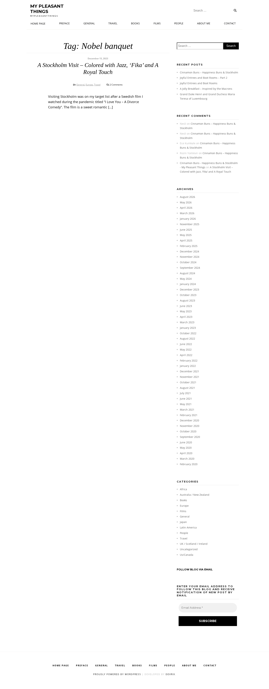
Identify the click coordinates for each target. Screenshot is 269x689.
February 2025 (188, 246)
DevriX (170, 674)
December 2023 (189, 289)
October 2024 (188, 262)
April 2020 (186, 453)
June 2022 (186, 344)
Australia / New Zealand (194, 494)
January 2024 (188, 284)
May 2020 (186, 447)
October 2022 (188, 333)
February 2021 (188, 415)
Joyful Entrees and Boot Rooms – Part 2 (203, 77)
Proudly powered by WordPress (117, 674)
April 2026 (186, 207)
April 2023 (186, 317)
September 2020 (190, 437)
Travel (112, 23)
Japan (183, 522)
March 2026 (187, 213)
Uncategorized (189, 549)
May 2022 (186, 349)
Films (157, 23)
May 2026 (186, 202)
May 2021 (186, 404)
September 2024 (190, 267)
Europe (89, 84)
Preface (64, 23)
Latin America (188, 527)
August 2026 (187, 197)
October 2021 (188, 382)
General (89, 23)
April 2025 (186, 240)
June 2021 (186, 398)
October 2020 (188, 431)
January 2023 (188, 327)
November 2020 (189, 426)
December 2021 (189, 371)
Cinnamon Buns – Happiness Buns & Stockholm (209, 72)
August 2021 (187, 388)
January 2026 (188, 218)
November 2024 (189, 256)
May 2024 (186, 278)
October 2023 (188, 295)
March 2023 (187, 322)
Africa (183, 489)
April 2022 (186, 355)
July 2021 (185, 393)
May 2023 (186, 311)
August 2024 (187, 273)
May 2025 (186, 235)
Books (135, 23)
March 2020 (187, 458)
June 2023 (186, 306)
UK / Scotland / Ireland (194, 543)
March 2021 (187, 409)
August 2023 (187, 300)
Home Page (38, 23)
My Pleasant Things (47, 8)
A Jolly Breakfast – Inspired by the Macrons (206, 88)
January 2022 (188, 366)
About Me (203, 23)
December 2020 (189, 420)
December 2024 (189, 251)
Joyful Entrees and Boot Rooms (198, 83)
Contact (230, 23)
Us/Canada (186, 554)
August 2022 (187, 338)
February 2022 (188, 360)
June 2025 (186, 229)
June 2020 (186, 442)
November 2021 (189, 377)
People (178, 23)
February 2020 (188, 464)
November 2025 (189, 224)
